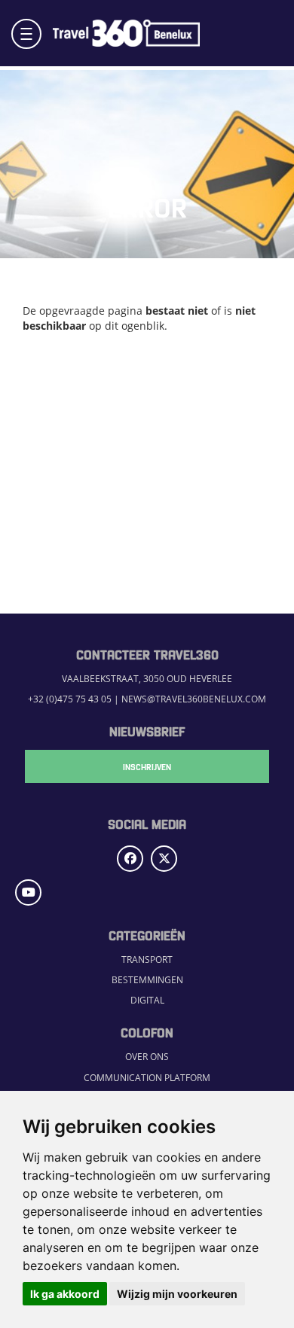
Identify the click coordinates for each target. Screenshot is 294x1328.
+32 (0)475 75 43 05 (70, 699)
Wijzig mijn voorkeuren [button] (177, 1293)
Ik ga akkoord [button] (65, 1293)
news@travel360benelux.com (193, 699)
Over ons (147, 1056)
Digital (147, 1000)
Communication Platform (147, 1077)
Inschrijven (147, 766)
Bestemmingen (147, 979)
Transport (147, 959)
